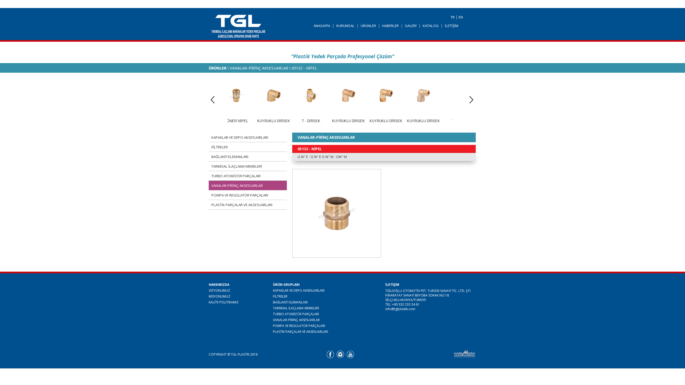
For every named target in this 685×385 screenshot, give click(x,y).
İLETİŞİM (451, 25)
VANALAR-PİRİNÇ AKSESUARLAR (237, 185)
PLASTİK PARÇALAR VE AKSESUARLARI (241, 204)
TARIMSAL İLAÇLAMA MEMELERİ (236, 166)
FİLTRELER (219, 147)
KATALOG (431, 25)
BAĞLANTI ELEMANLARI (229, 156)
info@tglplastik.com (400, 309)
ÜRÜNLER (368, 25)
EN (461, 17)
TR (453, 17)
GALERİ (411, 25)
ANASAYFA (322, 25)
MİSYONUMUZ (219, 296)
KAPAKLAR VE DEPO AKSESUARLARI (239, 137)
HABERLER (390, 25)
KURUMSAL (345, 25)
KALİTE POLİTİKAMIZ (224, 302)
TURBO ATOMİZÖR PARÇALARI (236, 176)
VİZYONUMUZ (219, 290)
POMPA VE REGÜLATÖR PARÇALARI (239, 195)
